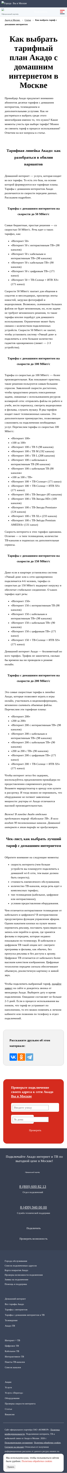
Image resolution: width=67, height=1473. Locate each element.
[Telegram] (29, 1057)
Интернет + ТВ (12, 1340)
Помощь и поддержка (16, 1284)
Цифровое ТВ (12, 1346)
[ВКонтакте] (13, 1057)
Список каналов (13, 1367)
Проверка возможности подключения (24, 1275)
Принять (10, 1467)
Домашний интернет (15, 1299)
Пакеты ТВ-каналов (15, 1362)
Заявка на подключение (16, 1279)
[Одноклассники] (21, 1057)
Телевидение (11, 1320)
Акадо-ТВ (10, 1326)
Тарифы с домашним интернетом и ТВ (25, 1315)
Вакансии (9, 1414)
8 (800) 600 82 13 (32, 1186)
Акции (8, 1382)
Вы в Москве (21, 1096)
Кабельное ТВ (12, 1351)
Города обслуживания (16, 1261)
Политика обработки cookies (47, 1442)
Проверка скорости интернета (20, 1403)
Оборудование (12, 1398)
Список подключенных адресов (21, 1265)
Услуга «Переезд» (14, 1393)
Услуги (8, 1387)
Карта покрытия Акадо (16, 1270)
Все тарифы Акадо (14, 1304)
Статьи (8, 1409)
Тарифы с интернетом (16, 1309)
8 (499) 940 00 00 (33, 1207)
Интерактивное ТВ (14, 1356)
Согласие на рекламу (14, 1447)
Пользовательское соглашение (19, 1442)
